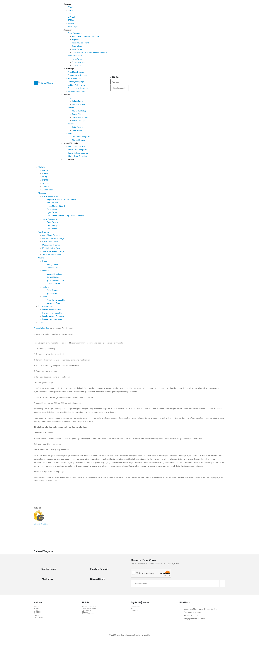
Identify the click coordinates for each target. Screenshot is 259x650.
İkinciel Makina (88, 614)
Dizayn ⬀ (134, 610)
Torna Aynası (77, 59)
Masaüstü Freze (78, 104)
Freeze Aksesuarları (89, 607)
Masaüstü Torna (78, 140)
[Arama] (130, 88)
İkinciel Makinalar (71, 143)
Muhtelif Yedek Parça (76, 85)
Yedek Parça (86, 610)
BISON (70, 10)
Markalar (67, 4)
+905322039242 (191, 615)
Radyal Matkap (78, 114)
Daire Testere (77, 127)
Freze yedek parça (75, 78)
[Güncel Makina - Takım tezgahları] (45, 83)
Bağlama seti (77, 40)
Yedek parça (69, 69)
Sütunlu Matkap (78, 121)
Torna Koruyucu (78, 62)
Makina (67, 95)
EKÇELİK (71, 17)
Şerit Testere (77, 130)
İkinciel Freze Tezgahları (77, 150)
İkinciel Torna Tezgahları (77, 156)
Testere (71, 124)
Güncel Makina (51, 334)
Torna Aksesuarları (75, 56)
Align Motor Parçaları (76, 72)
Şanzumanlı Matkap (80, 117)
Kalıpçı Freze (77, 101)
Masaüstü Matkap (79, 111)
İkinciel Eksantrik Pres (77, 146)
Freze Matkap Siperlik (80, 43)
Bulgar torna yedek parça (77, 75)
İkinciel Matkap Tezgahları (78, 153)
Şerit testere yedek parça (78, 88)
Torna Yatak (76, 66)
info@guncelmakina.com (194, 619)
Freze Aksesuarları (75, 33)
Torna (70, 134)
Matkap (71, 108)
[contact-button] (222, 583)
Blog (132, 608)
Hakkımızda (135, 607)
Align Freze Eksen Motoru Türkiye (85, 36)
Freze (70, 98)
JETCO (71, 20)
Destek (71, 159)
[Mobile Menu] (36, 83)
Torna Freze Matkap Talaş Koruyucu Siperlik (89, 53)
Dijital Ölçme (77, 49)
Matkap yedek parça (76, 82)
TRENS (71, 23)
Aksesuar (68, 30)
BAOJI (70, 7)
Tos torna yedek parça (76, 91)
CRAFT (71, 14)
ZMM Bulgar (72, 27)
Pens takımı (77, 46)
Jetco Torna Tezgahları (81, 137)
